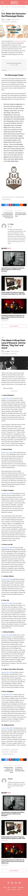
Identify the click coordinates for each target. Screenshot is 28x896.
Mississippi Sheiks (19, 197)
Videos (14, 889)
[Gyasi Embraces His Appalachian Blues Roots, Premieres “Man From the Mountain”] (14, 258)
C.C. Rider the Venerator (8, 197)
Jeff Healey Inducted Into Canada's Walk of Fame (20, 214)
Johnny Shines (5, 749)
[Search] (26, 2)
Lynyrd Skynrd (14, 749)
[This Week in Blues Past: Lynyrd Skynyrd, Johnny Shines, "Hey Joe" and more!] (14, 363)
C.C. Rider (8, 19)
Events (9, 889)
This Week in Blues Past (8, 754)
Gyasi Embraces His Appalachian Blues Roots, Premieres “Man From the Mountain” (12, 269)
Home (4, 887)
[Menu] (2, 2)
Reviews (14, 887)
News (2, 10)
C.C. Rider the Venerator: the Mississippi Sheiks (19, 769)
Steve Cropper (13, 751)
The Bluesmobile (6, 199)
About (19, 889)
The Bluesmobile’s (18, 41)
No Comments (6, 21)
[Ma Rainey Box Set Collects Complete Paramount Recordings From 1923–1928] (14, 283)
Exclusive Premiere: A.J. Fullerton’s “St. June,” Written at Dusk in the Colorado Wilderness (13, 317)
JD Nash (8, 351)
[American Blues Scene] (14, 2)
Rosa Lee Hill (5, 751)
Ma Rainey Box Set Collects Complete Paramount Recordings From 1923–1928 (13, 293)
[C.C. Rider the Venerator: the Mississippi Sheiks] (14, 31)
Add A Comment (14, 326)
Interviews (20, 887)
